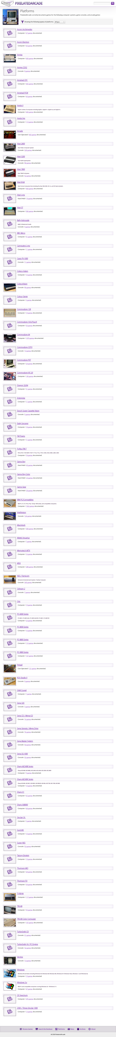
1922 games (30, 506)
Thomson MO (22, 868)
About (93, 1029)
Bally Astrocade (23, 220)
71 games (29, 440)
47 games (29, 989)
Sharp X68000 (22, 805)
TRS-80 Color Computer (26, 919)
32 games (28, 948)
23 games (29, 478)
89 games (28, 287)
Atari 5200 (21, 157)
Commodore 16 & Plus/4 (27, 322)
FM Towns (21, 436)
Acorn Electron (23, 42)
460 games (29, 189)
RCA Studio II (22, 678)
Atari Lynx (21, 195)
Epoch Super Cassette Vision (28, 411)
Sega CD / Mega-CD (25, 716)
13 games (28, 351)
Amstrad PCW (22, 93)
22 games (28, 757)
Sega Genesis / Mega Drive (27, 729)
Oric (18, 602)
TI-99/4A (20, 894)
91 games (29, 237)
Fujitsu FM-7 (22, 449)
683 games (29, 58)
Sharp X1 (20, 792)
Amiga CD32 (22, 68)
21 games (28, 935)
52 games (28, 846)
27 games (29, 33)
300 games (29, 529)
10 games (29, 275)
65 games (29, 796)
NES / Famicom (23, 576)
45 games (29, 465)
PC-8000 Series (22, 627)
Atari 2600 (21, 144)
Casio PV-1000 (22, 259)
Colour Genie (22, 297)
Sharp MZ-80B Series (25, 767)
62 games (28, 176)
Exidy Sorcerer (22, 424)
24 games (29, 364)
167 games (29, 656)
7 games (29, 542)
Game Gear (21, 487)
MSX (19, 563)
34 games (29, 885)
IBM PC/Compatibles (25, 500)
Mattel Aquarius (23, 538)
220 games (28, 150)
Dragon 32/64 (22, 385)
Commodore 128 (24, 309)
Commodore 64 (23, 335)
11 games (29, 249)
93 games (29, 910)
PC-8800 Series (22, 640)
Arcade (20, 131)
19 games (29, 199)
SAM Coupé (22, 690)
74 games (29, 455)
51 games (29, 389)
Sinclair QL (21, 818)
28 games (29, 872)
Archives (82, 1029)
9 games (27, 681)
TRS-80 (19, 906)
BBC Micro (21, 233)
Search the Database (45, 1029)
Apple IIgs (21, 118)
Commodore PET (24, 360)
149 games (29, 376)
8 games (27, 71)
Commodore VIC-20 (25, 373)
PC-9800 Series (22, 652)
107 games (29, 923)
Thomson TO (22, 881)
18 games (29, 427)
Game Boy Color (23, 474)
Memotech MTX (23, 551)
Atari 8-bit (21, 182)
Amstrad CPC (22, 80)
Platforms (61, 1029)
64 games (28, 745)
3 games (29, 300)
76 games (28, 732)
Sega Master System (25, 741)
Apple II (20, 106)
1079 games (30, 338)
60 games (29, 46)
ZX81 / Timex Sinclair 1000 (27, 1008)
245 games (28, 582)
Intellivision (21, 513)
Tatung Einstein (23, 856)
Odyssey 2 (21, 589)
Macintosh (21, 525)
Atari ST (20, 208)
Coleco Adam (22, 271)
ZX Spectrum (22, 995)
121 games (32, 669)
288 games (29, 567)
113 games (29, 122)
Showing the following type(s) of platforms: (39, 22)
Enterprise (21, 398)
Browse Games (28, 1029)
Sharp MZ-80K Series (25, 779)
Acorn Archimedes (24, 30)
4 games (27, 227)
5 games (27, 414)
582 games (29, 211)
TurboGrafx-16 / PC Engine (27, 944)
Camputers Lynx (23, 246)
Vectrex (20, 957)
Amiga (19, 55)
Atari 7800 (21, 169)
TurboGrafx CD (23, 932)
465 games (29, 84)
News (72, 1029)
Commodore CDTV (24, 347)
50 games (29, 326)
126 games (28, 516)
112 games (29, 643)
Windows (20, 970)
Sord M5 (20, 830)
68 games (29, 808)
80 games (28, 163)
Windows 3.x (22, 983)
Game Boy (21, 462)
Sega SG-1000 (22, 754)
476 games (29, 999)
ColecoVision (22, 284)
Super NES (21, 843)
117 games (29, 897)
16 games (29, 554)
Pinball (19, 665)
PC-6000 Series (22, 614)
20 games (29, 491)
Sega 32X (20, 703)
